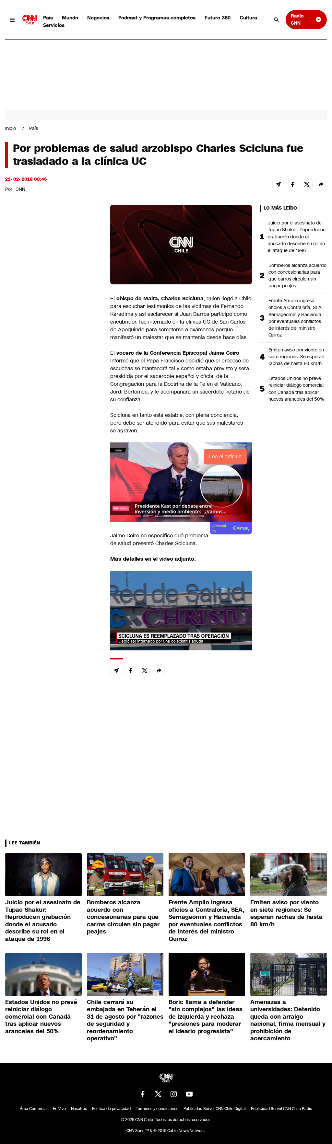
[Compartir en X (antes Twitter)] (307, 184)
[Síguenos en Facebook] (142, 1094)
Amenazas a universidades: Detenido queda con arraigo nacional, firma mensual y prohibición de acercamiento (288, 1020)
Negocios (98, 17)
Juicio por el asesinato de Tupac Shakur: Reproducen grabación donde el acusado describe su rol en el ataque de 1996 (297, 236)
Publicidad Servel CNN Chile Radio (281, 1108)
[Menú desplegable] (12, 19)
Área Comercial (34, 1108)
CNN (20, 189)
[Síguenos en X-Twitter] (158, 1094)
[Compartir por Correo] (278, 184)
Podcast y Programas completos (157, 17)
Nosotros (79, 1108)
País (48, 17)
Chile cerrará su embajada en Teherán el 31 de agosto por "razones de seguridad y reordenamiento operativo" (125, 1020)
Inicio (10, 128)
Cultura (248, 17)
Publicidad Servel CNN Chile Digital (215, 1108)
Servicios (54, 25)
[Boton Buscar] (276, 20)
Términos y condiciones (157, 1108)
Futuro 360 (218, 17)
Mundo (70, 17)
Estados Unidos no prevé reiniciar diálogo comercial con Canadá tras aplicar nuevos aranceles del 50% (296, 388)
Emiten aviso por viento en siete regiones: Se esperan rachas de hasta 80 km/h (296, 357)
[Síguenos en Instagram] (174, 1094)
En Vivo (59, 1108)
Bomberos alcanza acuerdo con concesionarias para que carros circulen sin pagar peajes (297, 275)
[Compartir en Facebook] (292, 184)
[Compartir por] (321, 184)
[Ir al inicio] (29, 20)
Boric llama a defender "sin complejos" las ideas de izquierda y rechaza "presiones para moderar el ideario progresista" (206, 1016)
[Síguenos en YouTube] (189, 1094)
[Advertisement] (53, 576)
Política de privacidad (111, 1108)
